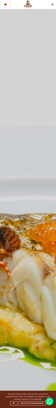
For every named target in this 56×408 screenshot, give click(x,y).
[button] (52, 4)
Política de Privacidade (32, 403)
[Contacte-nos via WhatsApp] (49, 401)
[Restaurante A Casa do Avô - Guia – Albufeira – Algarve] (28, 4)
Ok (14, 403)
